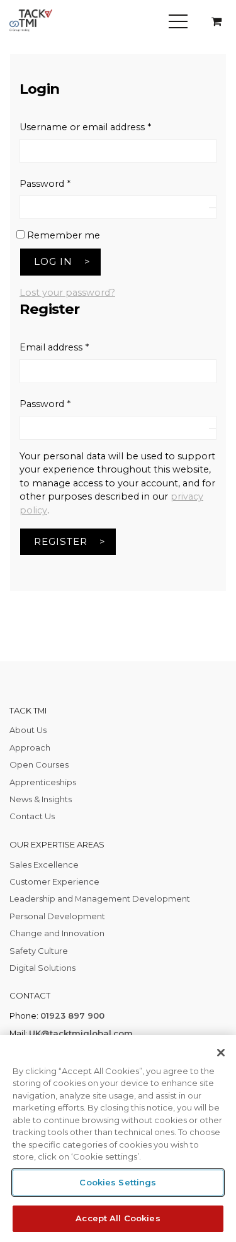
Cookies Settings (117, 1182)
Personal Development (57, 916)
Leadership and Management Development (99, 898)
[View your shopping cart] (216, 22)
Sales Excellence (44, 864)
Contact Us (32, 816)
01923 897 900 (72, 1015)
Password (65, 183)
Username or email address (105, 127)
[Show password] (212, 207)
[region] (118, 1138)
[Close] (221, 1052)
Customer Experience (54, 881)
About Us (28, 730)
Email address (74, 347)
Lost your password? (67, 292)
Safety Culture (38, 951)
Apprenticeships (42, 782)
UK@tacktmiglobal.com (81, 1033)
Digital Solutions (42, 968)
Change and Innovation (56, 933)
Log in (53, 261)
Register (60, 541)
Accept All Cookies (118, 1218)
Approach (29, 747)
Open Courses (39, 764)
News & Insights (40, 799)
